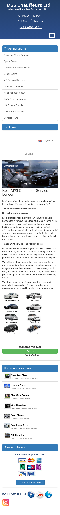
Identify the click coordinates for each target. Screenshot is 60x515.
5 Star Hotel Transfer (14, 111)
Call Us (30, 351)
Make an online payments (30, 482)
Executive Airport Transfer (16, 54)
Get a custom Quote (31, 26)
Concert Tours (11, 117)
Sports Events (11, 61)
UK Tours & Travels (13, 105)
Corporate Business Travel (17, 67)
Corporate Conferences (15, 98)
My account (38, 21)
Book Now (22, 21)
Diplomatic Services (13, 86)
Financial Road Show (14, 92)
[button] (6, 174)
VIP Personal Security (14, 80)
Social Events (10, 73)
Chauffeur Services (16, 48)
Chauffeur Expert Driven (18, 368)
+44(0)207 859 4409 (31, 15)
